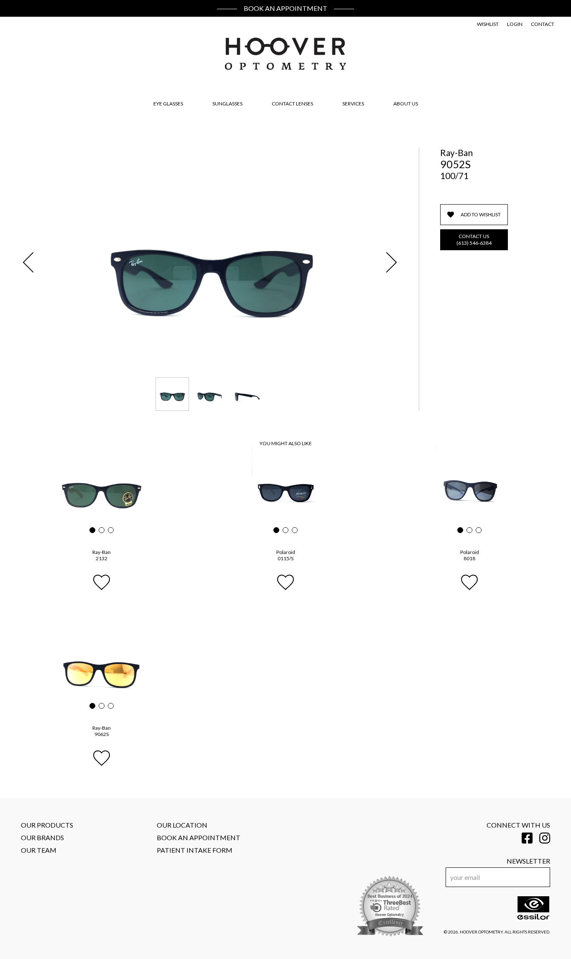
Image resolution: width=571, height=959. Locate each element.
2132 (101, 555)
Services (353, 103)
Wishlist (488, 24)
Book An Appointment (198, 837)
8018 (469, 555)
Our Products (47, 825)
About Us (405, 103)
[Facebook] (527, 837)
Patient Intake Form (194, 850)
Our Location (182, 825)
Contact (542, 24)
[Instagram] (544, 837)
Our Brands (42, 837)
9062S (101, 731)
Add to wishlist (481, 214)
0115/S (285, 555)
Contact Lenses (292, 103)
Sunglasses (227, 103)
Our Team (38, 850)
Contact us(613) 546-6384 (474, 239)
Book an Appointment (285, 8)
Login (515, 24)
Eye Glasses (168, 103)
